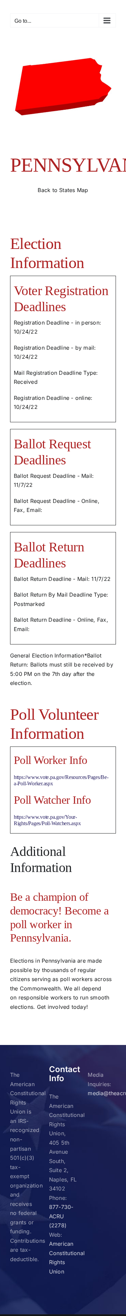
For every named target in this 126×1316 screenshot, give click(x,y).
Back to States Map (63, 190)
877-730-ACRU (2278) (61, 1216)
